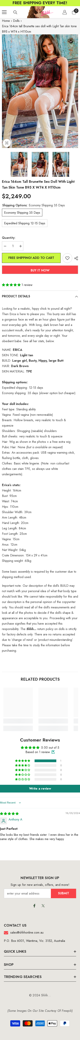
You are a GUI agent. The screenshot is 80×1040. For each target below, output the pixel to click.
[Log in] (65, 12)
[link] (18, 721)
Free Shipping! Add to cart (31, 258)
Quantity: (8, 238)
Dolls (16, 21)
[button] (12, 285)
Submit (63, 893)
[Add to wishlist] (67, 258)
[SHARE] (75, 258)
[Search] (15, 12)
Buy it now (40, 270)
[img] (9, 813)
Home (6, 21)
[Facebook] (34, 906)
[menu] (4, 12)
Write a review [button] (40, 788)
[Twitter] (43, 906)
